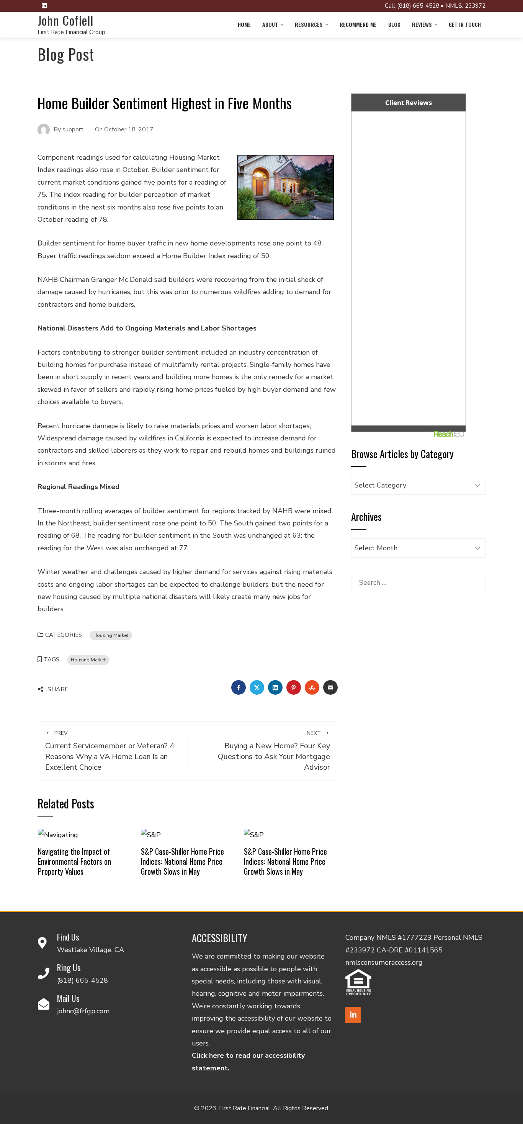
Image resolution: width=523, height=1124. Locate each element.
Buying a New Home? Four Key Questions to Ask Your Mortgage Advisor (274, 751)
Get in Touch (465, 24)
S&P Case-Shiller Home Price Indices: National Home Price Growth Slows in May (182, 861)
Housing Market (110, 635)
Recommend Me (358, 24)
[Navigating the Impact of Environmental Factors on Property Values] (58, 834)
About (270, 24)
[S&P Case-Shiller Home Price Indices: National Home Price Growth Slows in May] (151, 834)
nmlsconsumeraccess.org (384, 962)
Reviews (422, 24)
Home (244, 24)
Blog (394, 24)
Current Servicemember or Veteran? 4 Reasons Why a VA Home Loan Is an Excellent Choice (109, 751)
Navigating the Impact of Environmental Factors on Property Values (74, 861)
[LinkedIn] (353, 1015)
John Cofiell (65, 20)
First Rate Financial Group (71, 32)
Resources (309, 24)
